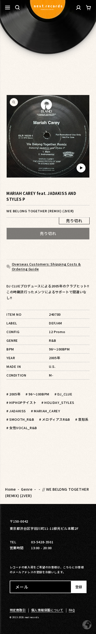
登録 (78, 586)
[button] (17, 7)
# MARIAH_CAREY (45, 411)
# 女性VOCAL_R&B (21, 427)
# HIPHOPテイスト (21, 402)
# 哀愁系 (82, 419)
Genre (26, 489)
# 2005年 (13, 394)
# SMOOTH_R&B (20, 419)
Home (10, 489)
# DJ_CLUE (63, 394)
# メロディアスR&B (54, 419)
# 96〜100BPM (37, 394)
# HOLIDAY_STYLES (57, 402)
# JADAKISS (16, 411)
